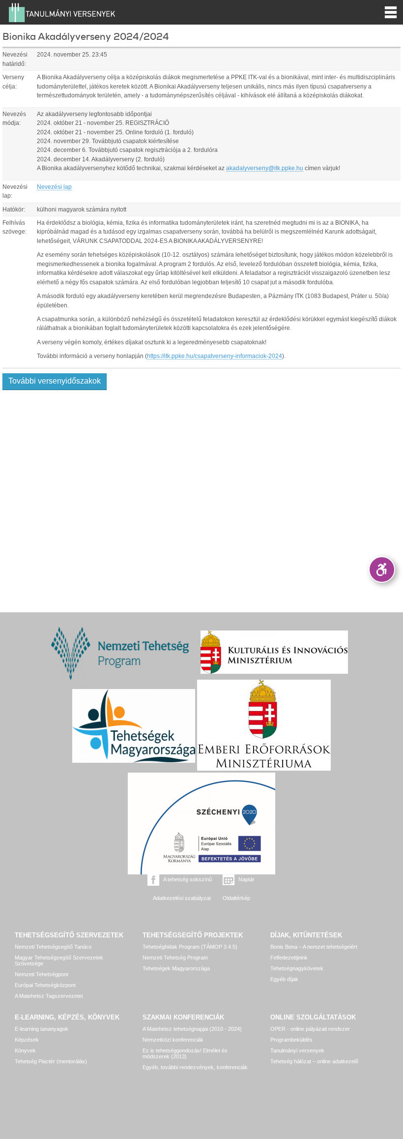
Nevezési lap (54, 187)
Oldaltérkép (236, 898)
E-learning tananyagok (41, 1029)
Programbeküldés (291, 1040)
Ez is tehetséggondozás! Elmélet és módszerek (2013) (185, 1053)
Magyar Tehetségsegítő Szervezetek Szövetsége (59, 960)
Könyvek (25, 1050)
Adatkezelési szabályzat (182, 898)
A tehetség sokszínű (187, 879)
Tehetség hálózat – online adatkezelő (314, 1061)
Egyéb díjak (284, 979)
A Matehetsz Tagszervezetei (49, 996)
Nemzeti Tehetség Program (175, 957)
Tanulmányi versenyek (297, 1050)
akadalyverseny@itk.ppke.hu (264, 168)
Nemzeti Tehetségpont (41, 974)
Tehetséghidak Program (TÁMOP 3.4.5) (190, 947)
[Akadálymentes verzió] (382, 569)
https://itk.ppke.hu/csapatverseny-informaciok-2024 (214, 356)
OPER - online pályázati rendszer (310, 1029)
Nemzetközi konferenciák (173, 1040)
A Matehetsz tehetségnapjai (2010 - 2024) (192, 1029)
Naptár (246, 879)
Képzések (27, 1040)
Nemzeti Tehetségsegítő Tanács (53, 947)
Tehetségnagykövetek (296, 968)
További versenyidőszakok (54, 381)
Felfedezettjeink (289, 957)
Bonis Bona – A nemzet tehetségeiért (313, 947)
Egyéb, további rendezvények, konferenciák (195, 1067)
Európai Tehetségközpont (45, 985)
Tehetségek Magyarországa (176, 968)
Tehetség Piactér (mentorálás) (51, 1061)
